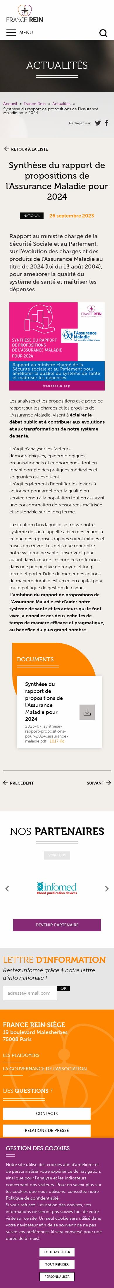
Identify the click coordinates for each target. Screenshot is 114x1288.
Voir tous (57, 855)
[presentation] (7, 888)
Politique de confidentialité (32, 1198)
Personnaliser (57, 1277)
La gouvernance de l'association (45, 1068)
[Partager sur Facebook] (106, 123)
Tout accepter (57, 1252)
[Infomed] (57, 889)
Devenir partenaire (57, 925)
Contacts (47, 1113)
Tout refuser (57, 1264)
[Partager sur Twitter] (98, 123)
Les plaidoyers (21, 1055)
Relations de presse (47, 1130)
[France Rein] (24, 13)
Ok (64, 988)
